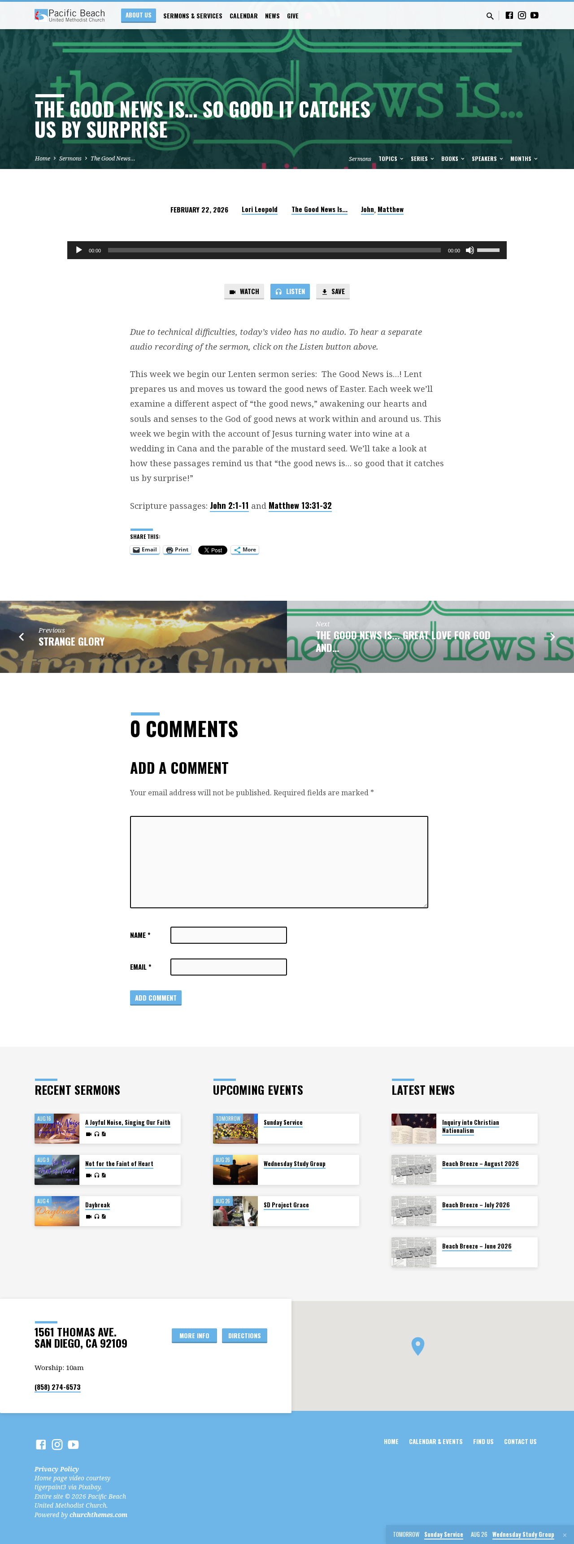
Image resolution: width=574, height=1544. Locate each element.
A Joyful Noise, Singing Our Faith (127, 1122)
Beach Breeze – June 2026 (477, 1246)
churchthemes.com (98, 1514)
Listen (294, 291)
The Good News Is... (319, 209)
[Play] (78, 250)
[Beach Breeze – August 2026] (413, 1170)
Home (42, 158)
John (367, 209)
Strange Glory (71, 640)
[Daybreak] (57, 1211)
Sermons (70, 158)
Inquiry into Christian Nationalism (470, 1126)
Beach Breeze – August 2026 (480, 1163)
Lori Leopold (260, 209)
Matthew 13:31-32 (300, 505)
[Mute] (469, 250)
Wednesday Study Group (295, 1163)
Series (420, 158)
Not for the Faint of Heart (119, 1163)
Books (450, 158)
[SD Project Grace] (235, 1211)
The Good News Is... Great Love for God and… (403, 641)
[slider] (489, 249)
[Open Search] (490, 15)
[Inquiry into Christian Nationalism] (413, 1129)
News (272, 15)
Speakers (485, 158)
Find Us (483, 1441)
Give (293, 15)
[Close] (565, 1535)
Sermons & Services (192, 15)
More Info (194, 1335)
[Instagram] (522, 15)
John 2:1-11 (229, 505)
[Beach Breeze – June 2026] (413, 1252)
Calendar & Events (436, 1441)
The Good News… (113, 158)
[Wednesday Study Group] (235, 1170)
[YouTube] (534, 15)
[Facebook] (509, 15)
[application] (287, 250)
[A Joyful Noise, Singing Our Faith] (57, 1129)
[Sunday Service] (235, 1129)
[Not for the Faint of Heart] (57, 1170)
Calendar (244, 15)
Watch (248, 291)
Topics (388, 158)
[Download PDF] (103, 1134)
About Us (139, 14)
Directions (244, 1335)
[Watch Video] (88, 1134)
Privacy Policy (57, 1469)
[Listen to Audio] (97, 1134)
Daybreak (97, 1205)
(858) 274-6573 (58, 1387)
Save (337, 291)
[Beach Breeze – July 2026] (413, 1211)
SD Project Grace (286, 1205)
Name (140, 935)
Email (140, 967)
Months (521, 158)
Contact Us (520, 1441)
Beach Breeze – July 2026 (476, 1205)
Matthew (391, 209)
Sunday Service (283, 1122)
